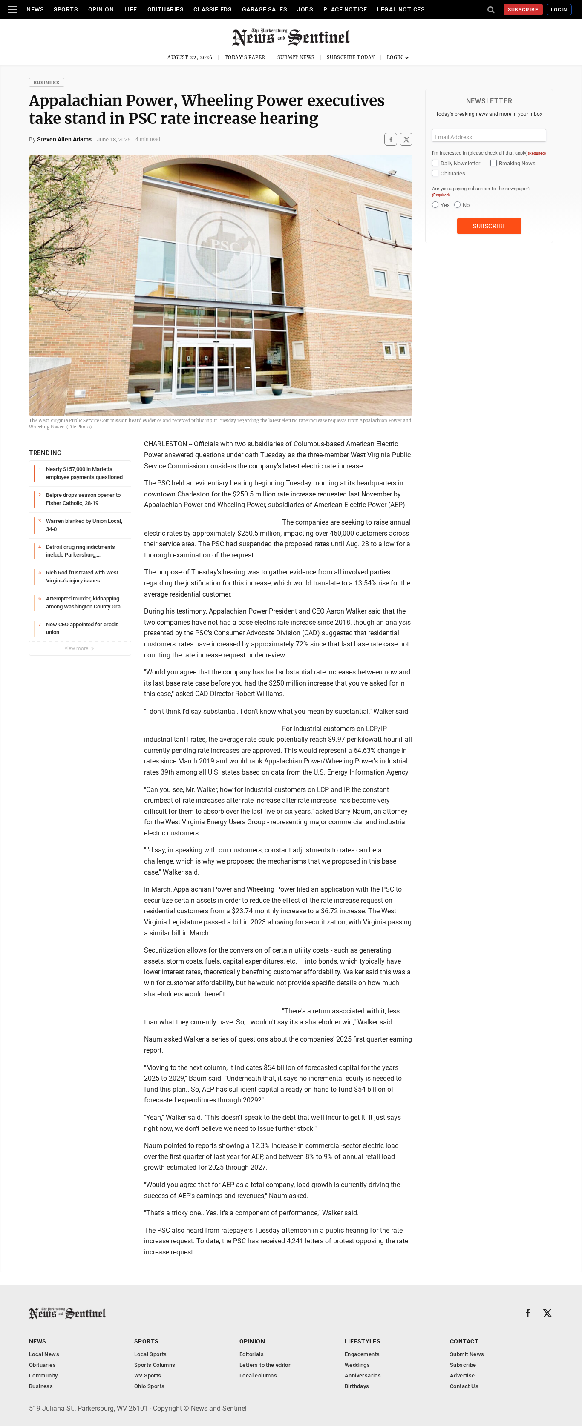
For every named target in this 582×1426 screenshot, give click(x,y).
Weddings (357, 1365)
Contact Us (464, 1386)
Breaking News (517, 163)
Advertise (462, 1375)
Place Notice (345, 9)
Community (43, 1375)
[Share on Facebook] (391, 139)
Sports (66, 9)
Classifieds (212, 9)
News (34, 9)
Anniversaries (363, 1375)
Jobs (305, 9)
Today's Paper (245, 57)
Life (130, 9)
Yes (445, 205)
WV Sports (147, 1375)
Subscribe (523, 10)
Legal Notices (400, 9)
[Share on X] (406, 139)
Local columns (258, 1375)
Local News (44, 1354)
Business (47, 83)
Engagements (362, 1354)
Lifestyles (362, 1341)
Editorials (251, 1354)
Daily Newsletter (460, 163)
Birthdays (357, 1386)
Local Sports (150, 1354)
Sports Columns (154, 1365)
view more (77, 648)
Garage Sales (264, 9)
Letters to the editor (265, 1365)
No (466, 205)
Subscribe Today (351, 57)
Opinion (101, 9)
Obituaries (165, 9)
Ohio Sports (149, 1386)
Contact (464, 1341)
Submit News (296, 57)
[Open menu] (12, 9)
